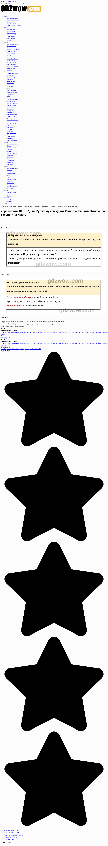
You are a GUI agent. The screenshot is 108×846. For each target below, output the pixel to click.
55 (76, 332)
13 (13, 332)
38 (51, 332)
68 (96, 332)
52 (72, 332)
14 (14, 332)
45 (61, 332)
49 (67, 332)
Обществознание (12, 85)
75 (107, 332)
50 (69, 332)
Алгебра (9, 125)
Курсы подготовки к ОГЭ (11, 830)
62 (87, 332)
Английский (11, 29)
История (10, 79)
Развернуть (4, 317)
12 (11, 332)
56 (78, 332)
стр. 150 (38, 349)
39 (52, 332)
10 (8, 332)
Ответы (6, 829)
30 (38, 332)
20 (23, 332)
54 (75, 332)
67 (95, 332)
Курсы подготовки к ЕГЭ (11, 832)
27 (34, 332)
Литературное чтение (14, 25)
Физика (9, 129)
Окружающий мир (13, 20)
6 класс (6, 98)
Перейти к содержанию (8, 2)
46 (63, 332)
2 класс (6, 27)
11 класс (6, 197)
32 (41, 332)
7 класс (6, 118)
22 (26, 332)
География (10, 83)
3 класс (6, 42)
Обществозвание (12, 122)
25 (31, 332)
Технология (10, 94)
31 (40, 332)
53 (73, 332)
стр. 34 (3, 338)
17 (19, 332)
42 (57, 332)
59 (82, 332)
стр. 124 (25, 349)
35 (46, 332)
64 (90, 332)
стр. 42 (7, 349)
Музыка (9, 40)
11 (10, 332)
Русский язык (11, 23)
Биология (10, 86)
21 (25, 332)
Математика (11, 22)
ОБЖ (8, 96)
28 (35, 332)
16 (17, 332)
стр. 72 (16, 349)
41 (55, 332)
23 (28, 332)
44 (60, 332)
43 (58, 332)
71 (101, 332)
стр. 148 (7, 338)
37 (49, 332)
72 (102, 332)
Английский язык (12, 18)
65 (92, 332)
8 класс (6, 142)
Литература (11, 36)
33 (43, 332)
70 (99, 332)
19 (22, 332)
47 (64, 332)
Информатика (11, 38)
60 (84, 332)
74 (105, 332)
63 (89, 332)
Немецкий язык (12, 92)
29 (37, 332)
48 (66, 332)
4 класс (6, 57)
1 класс (6, 16)
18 (20, 332)
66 (93, 332)
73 (104, 332)
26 (32, 332)
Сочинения (7, 203)
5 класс (6, 72)
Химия (9, 146)
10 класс (6, 190)
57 (79, 332)
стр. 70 (11, 349)
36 (48, 332)
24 (29, 332)
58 (81, 332)
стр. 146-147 (32, 349)
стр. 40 (3, 349)
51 (70, 332)
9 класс (6, 166)
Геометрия (10, 135)
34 (44, 332)
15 (16, 332)
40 (54, 332)
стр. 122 (20, 349)
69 (98, 332)
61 (85, 332)
